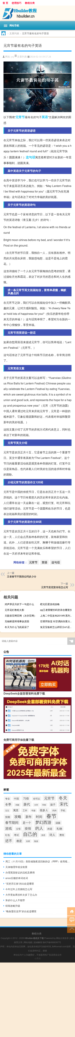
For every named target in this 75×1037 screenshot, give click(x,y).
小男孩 (37, 958)
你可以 (36, 798)
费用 (61, 835)
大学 (36, 804)
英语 (45, 117)
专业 (7, 798)
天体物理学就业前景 (16, 867)
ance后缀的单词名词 (16, 878)
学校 (44, 804)
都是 (19, 841)
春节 (51, 815)
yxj (12, 56)
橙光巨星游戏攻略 (50, 604)
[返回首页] (71, 911)
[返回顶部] (71, 928)
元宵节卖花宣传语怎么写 (54, 587)
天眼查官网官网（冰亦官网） (20, 615)
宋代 (64, 804)
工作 (25, 810)
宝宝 (7, 810)
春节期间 (11, 822)
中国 (16, 798)
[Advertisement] (37, 1000)
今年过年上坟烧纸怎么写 (18, 889)
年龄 (33, 810)
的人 (39, 828)
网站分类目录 (62, 938)
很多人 (44, 810)
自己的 (30, 834)
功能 (17, 804)
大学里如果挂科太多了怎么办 (21, 894)
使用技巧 (16, 3)
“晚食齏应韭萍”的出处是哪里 (20, 911)
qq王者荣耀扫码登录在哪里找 (56, 610)
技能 (7, 817)
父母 (18, 828)
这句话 (30, 157)
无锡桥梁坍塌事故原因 (17, 621)
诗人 (52, 834)
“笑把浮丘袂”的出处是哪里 (19, 883)
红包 (7, 835)
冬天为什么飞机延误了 (17, 627)
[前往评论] (71, 920)
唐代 (26, 804)
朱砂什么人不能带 (15, 900)
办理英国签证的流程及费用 (20, 872)
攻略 (17, 816)
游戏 (8, 828)
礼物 (59, 828)
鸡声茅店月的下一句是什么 (19, 604)
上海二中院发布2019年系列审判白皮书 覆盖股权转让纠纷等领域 (57, 615)
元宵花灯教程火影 (14, 610)
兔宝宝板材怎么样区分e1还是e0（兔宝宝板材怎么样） (57, 627)
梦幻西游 (43, 822)
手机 (63, 810)
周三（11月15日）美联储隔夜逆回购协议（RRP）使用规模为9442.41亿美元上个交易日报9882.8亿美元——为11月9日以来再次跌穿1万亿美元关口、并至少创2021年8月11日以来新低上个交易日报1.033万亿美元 (38, 861)
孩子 (52, 804)
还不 (8, 840)
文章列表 (14, 33)
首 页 (5, 3)
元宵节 (20, 117)
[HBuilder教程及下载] (37, 13)
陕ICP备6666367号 (52, 942)
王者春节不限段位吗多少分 (21, 576)
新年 (28, 816)
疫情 (28, 828)
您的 (54, 810)
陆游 (36, 841)
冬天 (63, 798)
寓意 (15, 810)
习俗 (26, 798)
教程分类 (30, 3)
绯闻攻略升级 (12, 905)
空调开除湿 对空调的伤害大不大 (57, 621)
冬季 (8, 804)
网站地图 (28, 942)
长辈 (28, 841)
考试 (16, 835)
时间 (39, 816)
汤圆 (57, 822)
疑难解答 (38, 942)
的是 (49, 828)
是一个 (27, 822)
